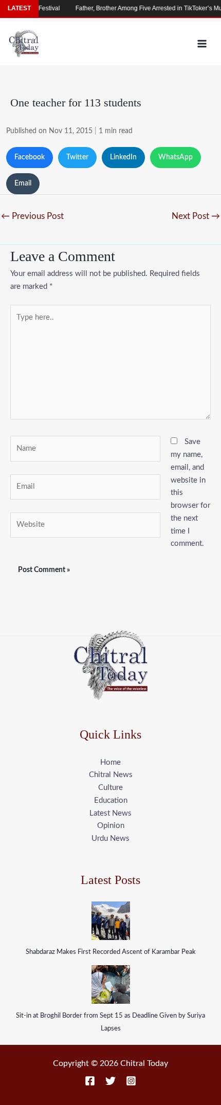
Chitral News (111, 775)
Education (110, 800)
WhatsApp (175, 157)
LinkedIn (123, 157)
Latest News (110, 813)
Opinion (110, 826)
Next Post (196, 216)
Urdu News (110, 838)
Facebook (29, 157)
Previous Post (32, 216)
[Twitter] (110, 1081)
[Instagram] (131, 1081)
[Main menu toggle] (202, 43)
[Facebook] (90, 1081)
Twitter (77, 157)
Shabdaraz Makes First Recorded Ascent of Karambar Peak (111, 952)
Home (110, 762)
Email (22, 183)
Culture (110, 787)
